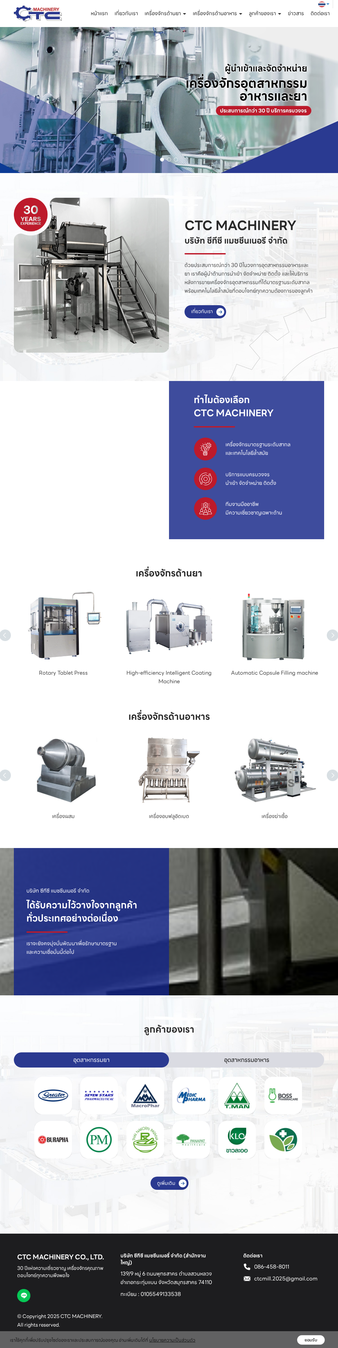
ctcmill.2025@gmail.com (286, 1279)
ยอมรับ (311, 1340)
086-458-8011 (271, 1267)
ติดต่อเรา (320, 13)
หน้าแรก (99, 13)
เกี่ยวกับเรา (126, 13)
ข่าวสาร (296, 13)
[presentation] (327, 627)
